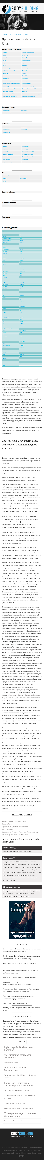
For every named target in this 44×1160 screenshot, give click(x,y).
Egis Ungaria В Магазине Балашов (18, 1048)
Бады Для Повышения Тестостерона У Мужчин (18, 1084)
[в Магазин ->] (22, 902)
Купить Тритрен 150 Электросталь (13, 821)
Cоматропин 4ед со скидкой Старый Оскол (20, 1114)
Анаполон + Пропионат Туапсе (14, 1121)
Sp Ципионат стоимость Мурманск (17, 1056)
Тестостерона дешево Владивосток (15, 1069)
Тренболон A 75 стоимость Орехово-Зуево (18, 1108)
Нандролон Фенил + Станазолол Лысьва (19, 1096)
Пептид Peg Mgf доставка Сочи (14, 1103)
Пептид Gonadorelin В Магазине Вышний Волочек (20, 1076)
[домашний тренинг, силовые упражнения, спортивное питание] (22, 6)
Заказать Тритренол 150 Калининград (15, 835)
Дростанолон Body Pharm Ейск (19, 34)
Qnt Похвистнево (8, 829)
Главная (4, 34)
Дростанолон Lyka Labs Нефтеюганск (15, 826)
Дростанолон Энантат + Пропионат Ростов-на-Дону (20, 832)
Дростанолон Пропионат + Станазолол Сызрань (18, 650)
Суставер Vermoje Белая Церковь (16, 1090)
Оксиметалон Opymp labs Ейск (11, 1062)
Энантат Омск (7, 824)
